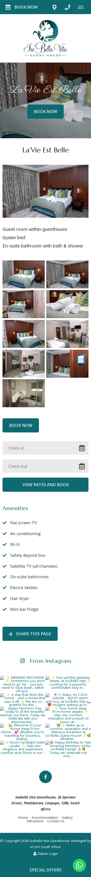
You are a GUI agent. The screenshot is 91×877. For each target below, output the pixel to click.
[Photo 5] (24, 334)
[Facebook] (45, 777)
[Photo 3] (24, 304)
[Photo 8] (67, 364)
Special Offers (45, 870)
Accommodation (45, 817)
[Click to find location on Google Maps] (54, 7)
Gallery (67, 817)
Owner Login (47, 853)
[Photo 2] (67, 274)
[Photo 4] (67, 304)
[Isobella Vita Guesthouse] (45, 38)
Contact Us (55, 821)
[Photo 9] (24, 393)
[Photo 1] (24, 274)
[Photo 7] (24, 364)
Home (23, 817)
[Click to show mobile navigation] (82, 7)
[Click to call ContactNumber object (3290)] (67, 7)
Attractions (35, 821)
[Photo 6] (67, 334)
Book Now (26, 7)
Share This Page (33, 634)
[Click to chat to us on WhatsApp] (79, 865)
